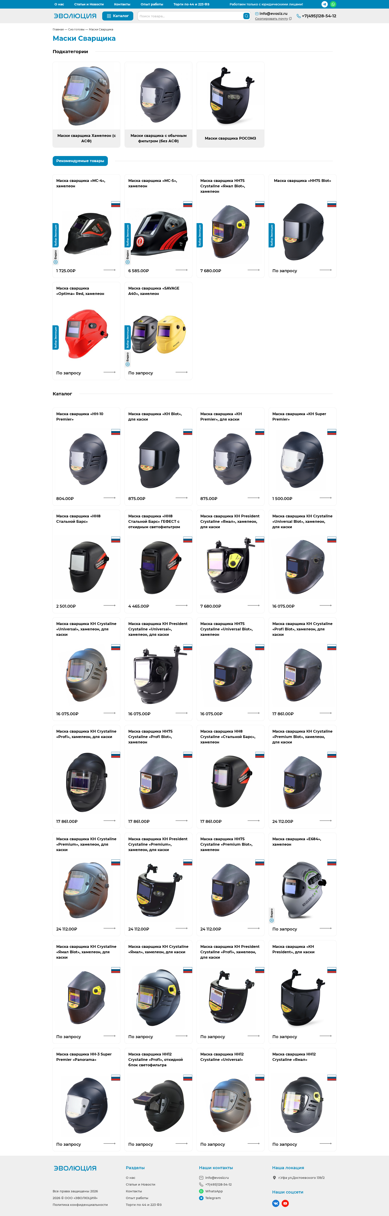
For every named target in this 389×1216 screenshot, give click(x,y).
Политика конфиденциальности (80, 1205)
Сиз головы (76, 29)
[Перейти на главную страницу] (75, 16)
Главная (58, 29)
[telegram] (324, 4)
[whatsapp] (333, 4)
